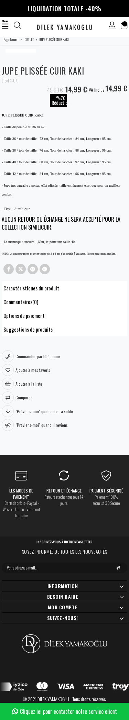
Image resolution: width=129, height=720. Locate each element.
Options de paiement (24, 315)
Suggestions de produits (28, 329)
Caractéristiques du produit (31, 288)
